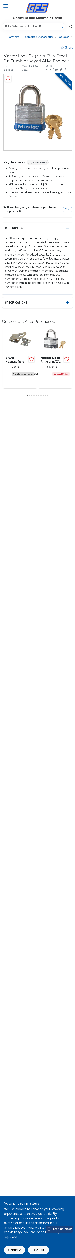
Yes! (67, 209)
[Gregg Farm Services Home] (37, 8)
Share (69, 47)
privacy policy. (14, 1227)
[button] (37, 228)
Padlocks (63, 36)
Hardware (13, 36)
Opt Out (38, 1250)
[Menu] (5, 5)
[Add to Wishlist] (8, 78)
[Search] (61, 26)
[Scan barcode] (70, 26)
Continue (14, 1250)
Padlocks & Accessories (39, 36)
